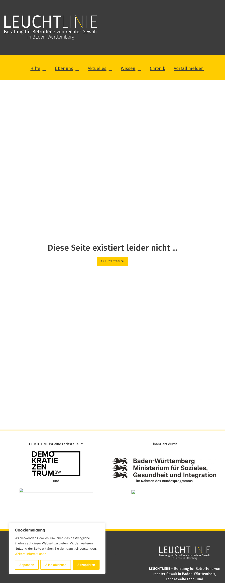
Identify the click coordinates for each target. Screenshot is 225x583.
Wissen (128, 68)
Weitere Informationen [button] (30, 554)
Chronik (157, 68)
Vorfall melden (189, 68)
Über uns (64, 68)
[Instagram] (110, 549)
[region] (57, 548)
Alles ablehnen (55, 565)
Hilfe (35, 68)
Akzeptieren (86, 565)
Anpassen (26, 565)
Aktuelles (97, 68)
